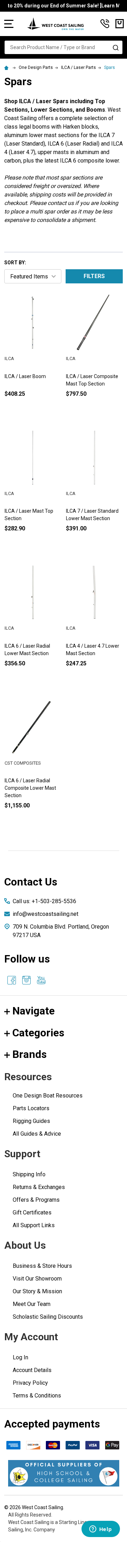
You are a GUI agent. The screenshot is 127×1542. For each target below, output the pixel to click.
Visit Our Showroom (37, 1278)
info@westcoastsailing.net (45, 914)
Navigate (33, 1011)
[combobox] (63, 47)
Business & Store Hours (42, 1266)
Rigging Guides (31, 1121)
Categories (38, 1032)
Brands (29, 1054)
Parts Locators (31, 1108)
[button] (63, 1473)
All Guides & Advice (37, 1133)
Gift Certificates (32, 1212)
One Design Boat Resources (48, 1095)
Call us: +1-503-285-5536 (44, 901)
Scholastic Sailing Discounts (48, 1316)
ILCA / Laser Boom (25, 376)
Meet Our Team (31, 1304)
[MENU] (8, 23)
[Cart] (119, 23)
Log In (20, 1357)
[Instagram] (26, 980)
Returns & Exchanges (39, 1187)
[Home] (7, 67)
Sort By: (15, 262)
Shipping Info (29, 1174)
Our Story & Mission (37, 1291)
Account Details (32, 1370)
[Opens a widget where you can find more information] (100, 1529)
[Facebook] (11, 980)
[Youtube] (41, 980)
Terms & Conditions (37, 1395)
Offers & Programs (36, 1199)
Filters (94, 276)
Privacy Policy (30, 1382)
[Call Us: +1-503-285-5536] (104, 23)
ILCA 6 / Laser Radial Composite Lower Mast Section (30, 788)
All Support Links (34, 1225)
